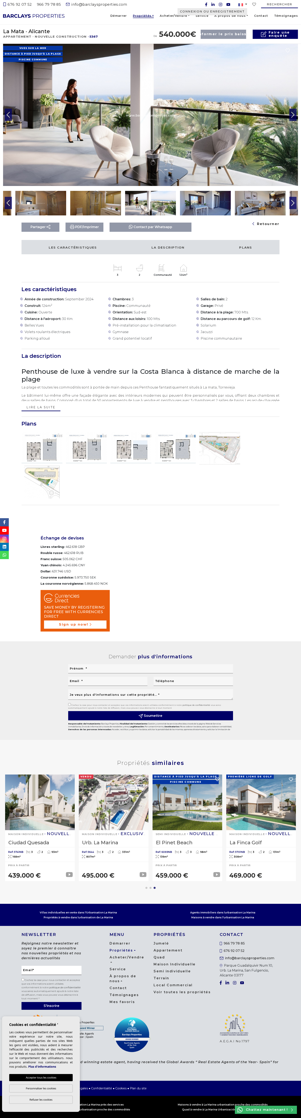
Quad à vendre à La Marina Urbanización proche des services (222, 1109)
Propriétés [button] (142, 16)
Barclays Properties (33, 16)
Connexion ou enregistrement (212, 11)
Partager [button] (38, 227)
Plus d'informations (42, 1066)
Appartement (168, 950)
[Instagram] (220, 4)
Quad (159, 957)
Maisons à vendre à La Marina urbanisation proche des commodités (223, 1104)
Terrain (161, 978)
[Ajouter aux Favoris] (288, 50)
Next (293, 115)
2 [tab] (150, 888)
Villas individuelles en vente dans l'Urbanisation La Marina (78, 912)
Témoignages (286, 16)
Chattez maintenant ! (267, 1110)
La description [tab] (168, 247)
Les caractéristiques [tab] (73, 247)
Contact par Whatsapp (152, 227)
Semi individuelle (172, 971)
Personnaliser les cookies (41, 1088)
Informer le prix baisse (223, 34)
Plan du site (138, 1088)
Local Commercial (173, 985)
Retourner (267, 224)
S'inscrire (51, 1006)
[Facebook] (206, 4)
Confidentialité (101, 1088)
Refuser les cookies (40, 1099)
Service (202, 16)
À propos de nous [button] (230, 16)
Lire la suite (40, 407)
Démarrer (118, 16)
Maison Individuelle (175, 964)
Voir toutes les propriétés (182, 992)
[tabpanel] (261, 828)
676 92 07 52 (19, 4)
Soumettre (152, 716)
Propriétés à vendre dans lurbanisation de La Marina (78, 917)
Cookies (121, 1088)
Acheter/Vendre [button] (173, 16)
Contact (261, 16)
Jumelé (161, 943)
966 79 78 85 (49, 4)
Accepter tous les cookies (41, 1077)
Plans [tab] (245, 247)
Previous (8, 115)
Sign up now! (73, 624)
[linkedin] (213, 4)
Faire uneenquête (279, 34)
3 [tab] (155, 888)
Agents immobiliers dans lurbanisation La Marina (222, 912)
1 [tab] (146, 888)
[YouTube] (228, 4)
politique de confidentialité (196, 705)
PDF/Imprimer (86, 227)
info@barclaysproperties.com (98, 4)
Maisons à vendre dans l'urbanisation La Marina (222, 917)
